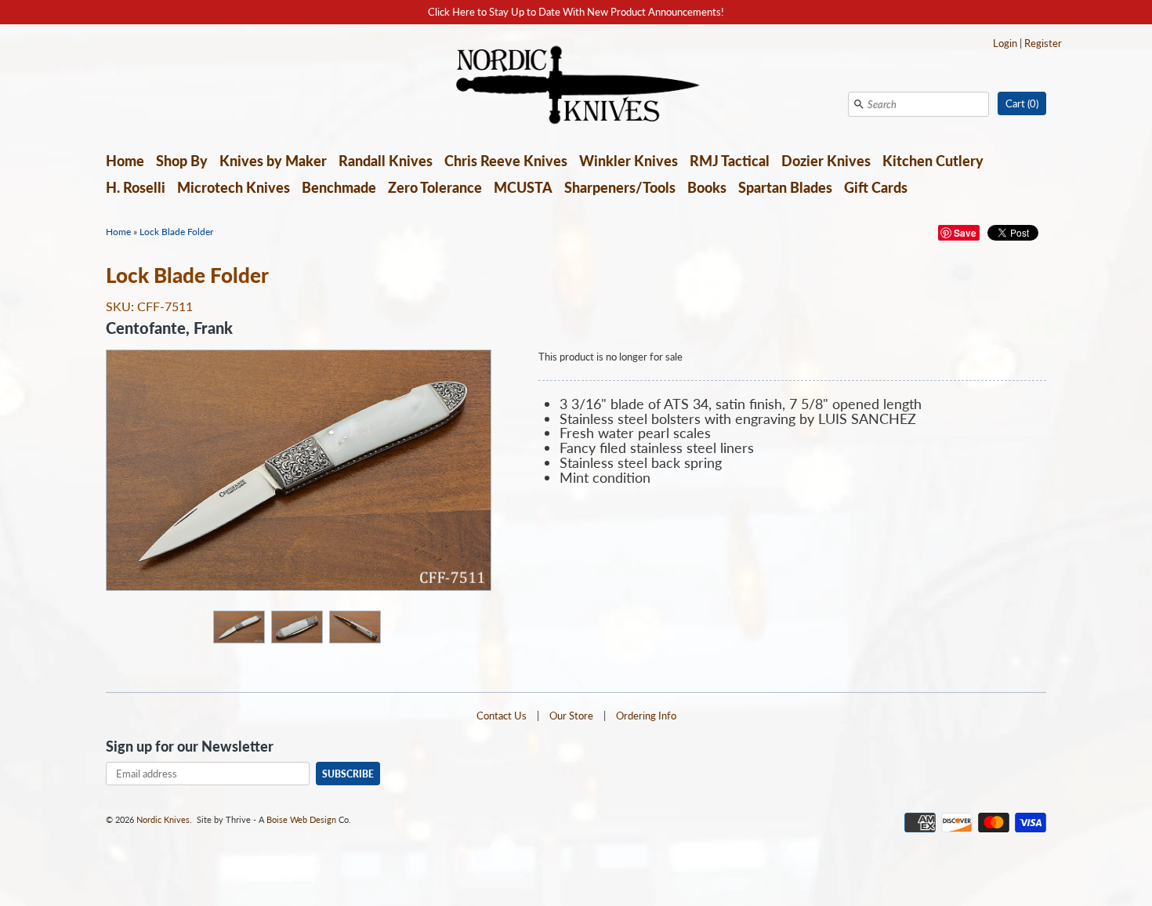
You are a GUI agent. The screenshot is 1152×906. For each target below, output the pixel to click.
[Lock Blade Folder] (238, 626)
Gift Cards (875, 187)
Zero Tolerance (435, 187)
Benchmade (339, 187)
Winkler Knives (628, 160)
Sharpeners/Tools (620, 187)
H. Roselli (135, 187)
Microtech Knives (233, 187)
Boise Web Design (301, 819)
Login (1005, 43)
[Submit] (859, 104)
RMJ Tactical (730, 160)
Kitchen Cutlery (933, 160)
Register (1043, 43)
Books (706, 187)
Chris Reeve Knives (505, 160)
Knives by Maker (273, 160)
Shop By (182, 160)
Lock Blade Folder (176, 231)
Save (965, 233)
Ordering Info (646, 715)
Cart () (1021, 103)
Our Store (571, 715)
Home (125, 160)
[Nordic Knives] (576, 86)
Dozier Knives (826, 160)
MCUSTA (523, 187)
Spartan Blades (785, 187)
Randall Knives (386, 160)
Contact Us (501, 715)
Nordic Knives (163, 819)
